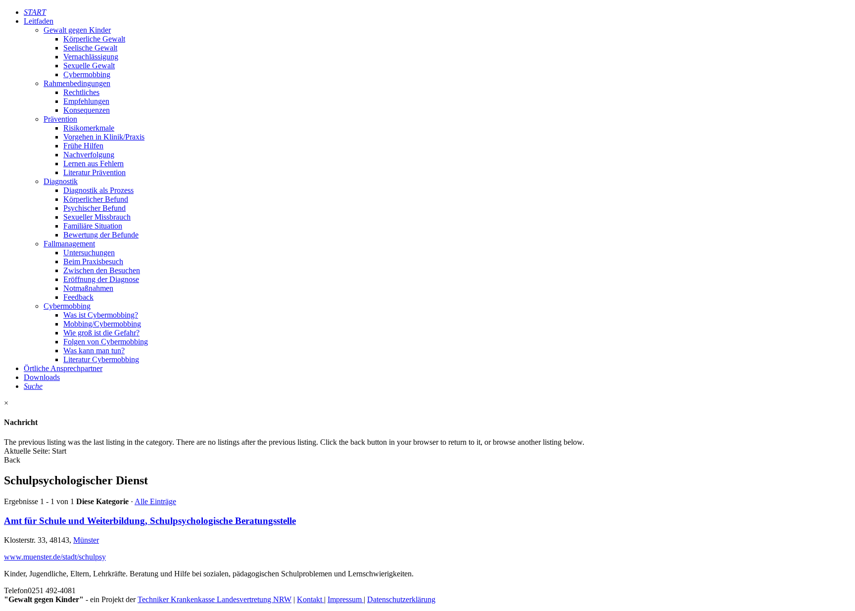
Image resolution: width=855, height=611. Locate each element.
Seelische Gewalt (90, 48)
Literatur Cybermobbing (101, 359)
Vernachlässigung (90, 56)
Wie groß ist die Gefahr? (101, 333)
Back (12, 460)
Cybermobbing (86, 74)
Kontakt (310, 599)
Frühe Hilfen (83, 145)
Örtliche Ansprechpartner (63, 368)
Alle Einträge (155, 501)
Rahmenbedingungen (77, 83)
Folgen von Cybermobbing (105, 341)
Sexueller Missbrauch (97, 217)
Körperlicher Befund (95, 199)
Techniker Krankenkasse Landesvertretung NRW (214, 599)
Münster (86, 540)
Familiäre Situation (92, 226)
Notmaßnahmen (88, 288)
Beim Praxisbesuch (93, 261)
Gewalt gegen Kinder (77, 30)
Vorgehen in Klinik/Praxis (103, 137)
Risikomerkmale (88, 128)
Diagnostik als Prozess (98, 190)
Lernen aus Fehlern (93, 163)
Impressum (346, 599)
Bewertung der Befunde (101, 235)
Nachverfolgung (88, 154)
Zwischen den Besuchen (101, 270)
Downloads (42, 377)
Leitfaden (38, 21)
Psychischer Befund (94, 208)
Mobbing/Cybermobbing (102, 324)
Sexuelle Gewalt (89, 65)
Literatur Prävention (94, 172)
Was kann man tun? (94, 350)
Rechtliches (81, 92)
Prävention (60, 119)
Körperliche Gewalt (94, 39)
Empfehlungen (86, 101)
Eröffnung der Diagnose (101, 279)
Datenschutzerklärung (401, 599)
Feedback (78, 297)
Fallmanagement (69, 243)
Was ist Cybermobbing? (100, 315)
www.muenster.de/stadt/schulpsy (55, 557)
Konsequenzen (86, 110)
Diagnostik (61, 181)
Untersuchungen (89, 252)
